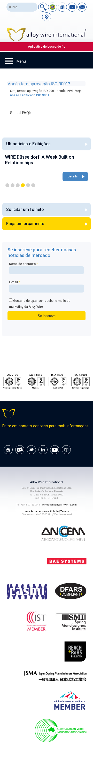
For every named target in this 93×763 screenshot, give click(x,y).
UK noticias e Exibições (28, 143)
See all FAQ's (20, 113)
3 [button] (18, 185)
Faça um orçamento (25, 223)
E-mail (14, 282)
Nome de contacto (23, 264)
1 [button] (7, 185)
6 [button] (33, 185)
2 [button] (12, 185)
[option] (46, 168)
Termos (64, 511)
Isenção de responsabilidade (41, 511)
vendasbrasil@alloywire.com (59, 504)
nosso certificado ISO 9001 (29, 95)
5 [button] (28, 185)
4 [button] (23, 185)
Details (73, 176)
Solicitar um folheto (25, 209)
